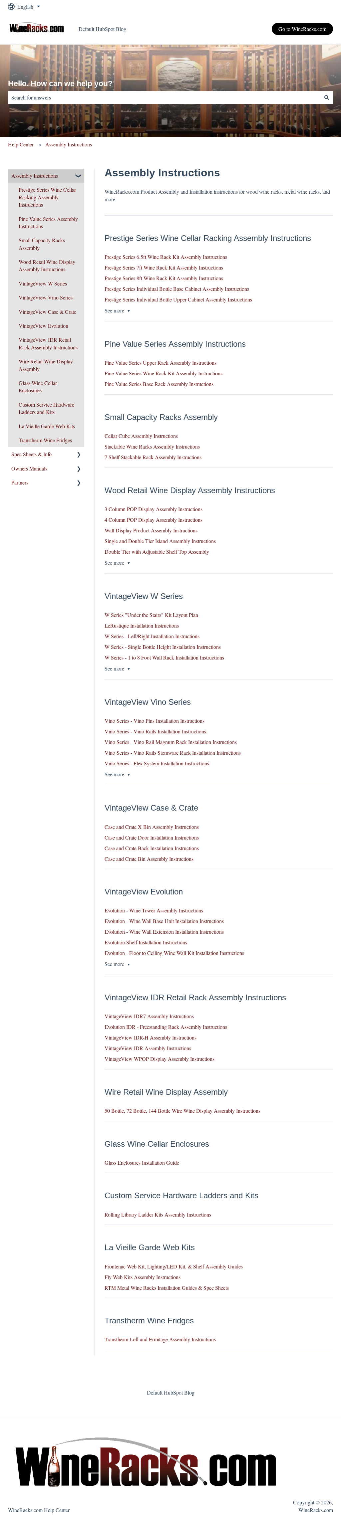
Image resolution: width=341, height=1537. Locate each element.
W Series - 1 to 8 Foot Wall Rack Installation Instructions (164, 657)
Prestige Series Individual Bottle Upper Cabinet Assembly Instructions (178, 299)
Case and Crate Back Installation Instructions (152, 848)
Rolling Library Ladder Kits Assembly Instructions (158, 1214)
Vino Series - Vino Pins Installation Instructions (154, 720)
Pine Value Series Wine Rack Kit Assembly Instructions (163, 373)
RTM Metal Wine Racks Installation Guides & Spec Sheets (167, 1287)
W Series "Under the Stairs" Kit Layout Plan (151, 614)
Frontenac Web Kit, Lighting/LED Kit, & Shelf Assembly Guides (174, 1266)
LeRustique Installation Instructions (142, 625)
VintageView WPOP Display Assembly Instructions (159, 1058)
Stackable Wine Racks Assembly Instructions (152, 446)
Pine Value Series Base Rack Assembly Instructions (159, 383)
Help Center (21, 144)
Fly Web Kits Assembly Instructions (142, 1276)
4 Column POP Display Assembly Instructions (153, 519)
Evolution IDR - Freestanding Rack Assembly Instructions (166, 1026)
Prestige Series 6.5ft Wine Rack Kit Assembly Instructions (166, 256)
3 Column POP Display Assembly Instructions (153, 508)
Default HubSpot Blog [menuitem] (170, 1392)
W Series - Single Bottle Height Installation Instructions (163, 646)
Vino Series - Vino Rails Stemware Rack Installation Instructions (173, 752)
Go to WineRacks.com (302, 28)
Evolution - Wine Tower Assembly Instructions (154, 910)
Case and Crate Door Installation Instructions (152, 837)
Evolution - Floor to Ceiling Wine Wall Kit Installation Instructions (174, 952)
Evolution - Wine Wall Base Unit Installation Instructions (164, 920)
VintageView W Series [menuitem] (43, 283)
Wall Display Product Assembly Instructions (151, 530)
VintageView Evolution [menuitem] (43, 325)
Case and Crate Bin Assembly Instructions (149, 858)
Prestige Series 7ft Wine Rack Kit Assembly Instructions (164, 267)
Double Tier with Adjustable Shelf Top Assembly (157, 551)
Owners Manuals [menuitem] (29, 468)
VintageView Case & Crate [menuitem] (47, 311)
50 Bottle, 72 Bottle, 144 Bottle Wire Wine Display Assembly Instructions (182, 1110)
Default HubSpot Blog (102, 28)
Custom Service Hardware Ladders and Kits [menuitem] (46, 408)
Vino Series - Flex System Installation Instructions (157, 763)
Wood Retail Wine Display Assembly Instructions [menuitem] (47, 265)
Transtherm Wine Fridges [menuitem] (45, 440)
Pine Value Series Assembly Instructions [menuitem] (48, 222)
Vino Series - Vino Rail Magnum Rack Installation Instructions (171, 741)
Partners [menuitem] (19, 482)
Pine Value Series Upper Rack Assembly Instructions (160, 362)
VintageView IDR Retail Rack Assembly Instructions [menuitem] (48, 343)
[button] (79, 176)
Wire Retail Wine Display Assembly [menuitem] (46, 365)
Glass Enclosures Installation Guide (142, 1162)
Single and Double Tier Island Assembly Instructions (160, 540)
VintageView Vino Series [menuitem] (46, 297)
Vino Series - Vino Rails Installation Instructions (155, 731)
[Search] (326, 97)
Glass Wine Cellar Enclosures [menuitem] (38, 386)
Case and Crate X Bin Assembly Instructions (152, 826)
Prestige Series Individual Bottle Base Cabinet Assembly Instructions (177, 288)
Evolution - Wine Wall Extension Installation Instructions (164, 931)
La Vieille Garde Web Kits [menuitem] (47, 426)
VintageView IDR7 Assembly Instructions (149, 1016)
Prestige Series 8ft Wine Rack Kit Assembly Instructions (164, 278)
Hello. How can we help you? (60, 83)
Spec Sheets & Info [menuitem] (31, 454)
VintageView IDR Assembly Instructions (148, 1048)
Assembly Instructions (68, 144)
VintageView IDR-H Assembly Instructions (150, 1037)
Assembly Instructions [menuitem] (34, 175)
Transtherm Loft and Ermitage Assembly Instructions (160, 1339)
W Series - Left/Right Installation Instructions (152, 636)
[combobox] (164, 97)
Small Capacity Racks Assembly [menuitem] (42, 244)
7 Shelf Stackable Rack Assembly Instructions (153, 457)
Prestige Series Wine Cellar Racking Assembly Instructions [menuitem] (47, 197)
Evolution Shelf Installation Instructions (146, 942)
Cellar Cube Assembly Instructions (141, 435)
